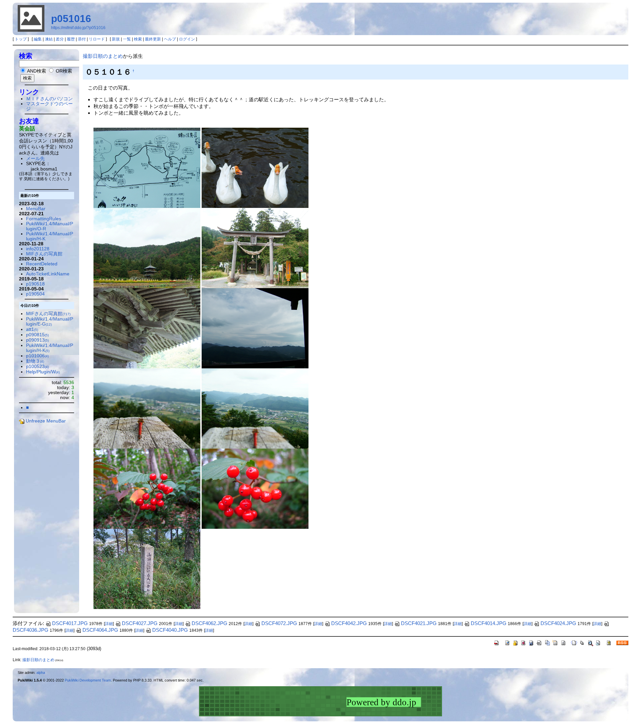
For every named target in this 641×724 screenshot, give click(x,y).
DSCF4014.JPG (488, 623)
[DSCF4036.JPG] (255, 328)
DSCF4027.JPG (140, 623)
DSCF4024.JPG (558, 623)
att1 (32, 329)
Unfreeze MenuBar (46, 421)
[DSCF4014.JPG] (146, 167)
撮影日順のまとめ (103, 56)
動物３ (35, 361)
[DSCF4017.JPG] (255, 167)
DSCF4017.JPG (70, 623)
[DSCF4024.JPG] (255, 247)
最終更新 (153, 39)
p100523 (37, 366)
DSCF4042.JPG (349, 623)
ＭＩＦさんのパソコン (49, 98)
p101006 (37, 355)
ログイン (187, 39)
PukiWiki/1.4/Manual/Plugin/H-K (49, 348)
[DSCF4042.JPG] (255, 408)
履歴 (71, 39)
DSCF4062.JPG (209, 623)
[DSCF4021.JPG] (146, 247)
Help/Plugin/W (43, 371)
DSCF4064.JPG (100, 630)
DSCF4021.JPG (419, 623)
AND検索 (36, 71)
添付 (82, 39)
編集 (38, 39)
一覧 (127, 39)
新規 (116, 39)
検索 (138, 39)
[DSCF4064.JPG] (255, 488)
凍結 (49, 39)
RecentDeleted (41, 263)
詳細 (109, 623)
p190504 (35, 293)
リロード (97, 39)
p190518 (35, 283)
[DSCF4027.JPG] (146, 328)
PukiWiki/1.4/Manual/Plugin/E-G (49, 322)
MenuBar (35, 208)
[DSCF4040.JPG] (146, 408)
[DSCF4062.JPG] (146, 488)
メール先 (35, 158)
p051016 (71, 18)
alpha (40, 673)
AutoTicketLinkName (47, 273)
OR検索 (63, 71)
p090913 (37, 340)
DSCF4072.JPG (279, 623)
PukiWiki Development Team (88, 680)
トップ (21, 39)
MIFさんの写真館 (44, 253)
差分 (60, 39)
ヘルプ (170, 39)
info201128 (37, 248)
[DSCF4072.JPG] (146, 568)
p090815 (37, 334)
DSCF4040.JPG (170, 630)
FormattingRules (43, 218)
